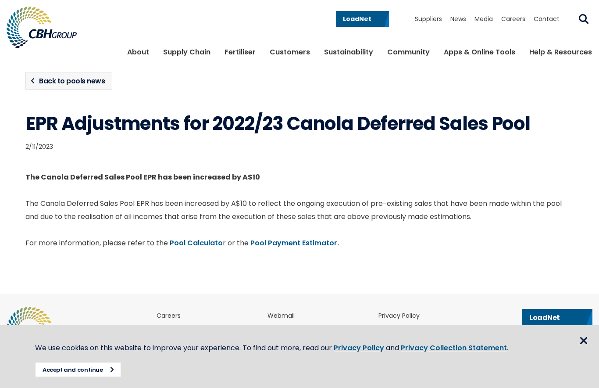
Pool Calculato (196, 243)
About (138, 52)
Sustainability (348, 52)
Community (408, 52)
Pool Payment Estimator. (294, 243)
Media (483, 18)
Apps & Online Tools (479, 52)
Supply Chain (186, 52)
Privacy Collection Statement (454, 348)
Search (583, 19)
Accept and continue (73, 370)
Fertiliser (240, 52)
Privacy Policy (399, 316)
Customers (290, 52)
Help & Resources (560, 52)
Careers (513, 18)
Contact (547, 18)
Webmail (281, 316)
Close (583, 340)
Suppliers (428, 18)
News (458, 18)
